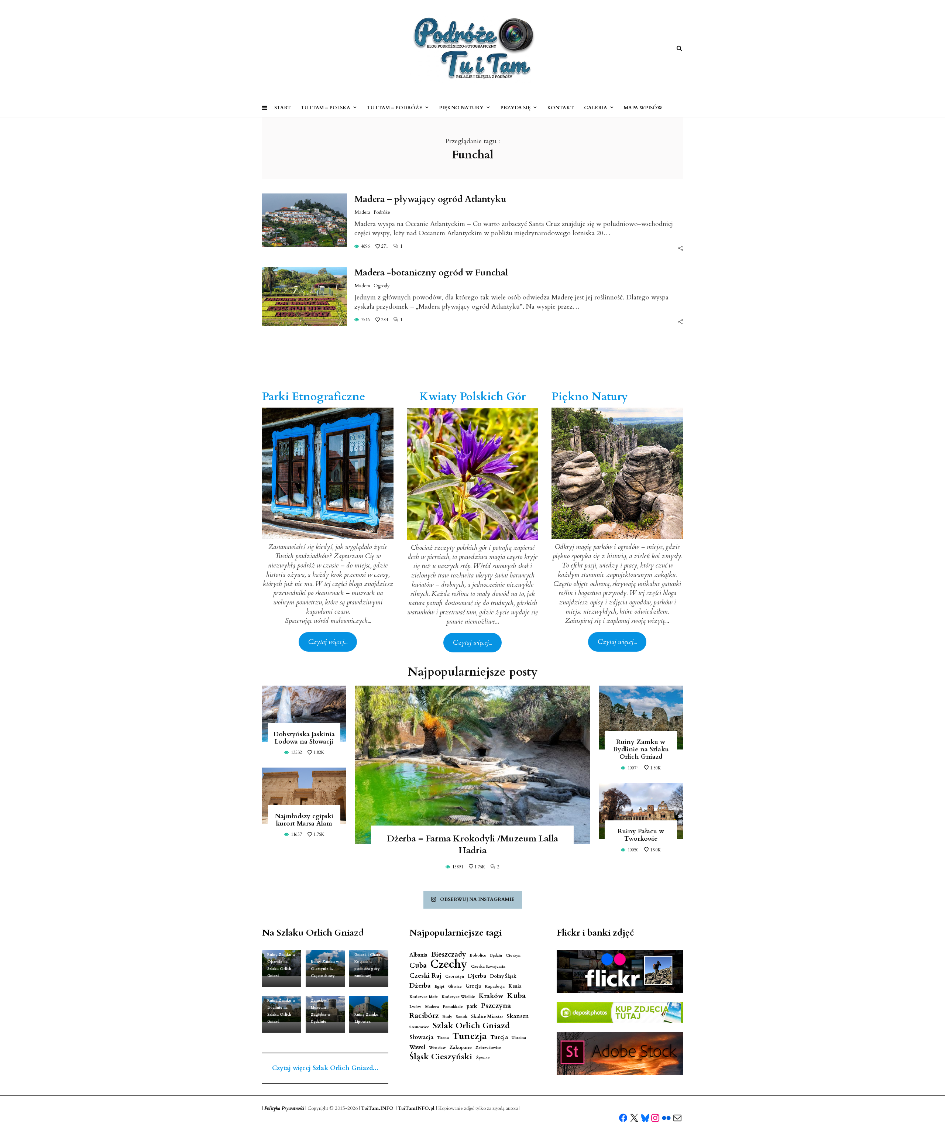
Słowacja (421, 1037)
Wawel (417, 1047)
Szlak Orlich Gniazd (471, 1025)
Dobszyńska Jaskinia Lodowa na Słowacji (304, 738)
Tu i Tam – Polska (325, 107)
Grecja (473, 985)
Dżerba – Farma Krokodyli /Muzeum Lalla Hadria (472, 845)
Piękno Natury (461, 107)
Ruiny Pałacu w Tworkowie (641, 835)
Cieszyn (513, 955)
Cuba (418, 965)
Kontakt (560, 107)
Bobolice (478, 955)
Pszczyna (496, 1006)
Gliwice (455, 986)
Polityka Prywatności (284, 1108)
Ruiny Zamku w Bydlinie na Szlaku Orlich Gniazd (641, 749)
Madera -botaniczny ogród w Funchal (431, 273)
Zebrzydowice (488, 1047)
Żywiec (482, 1058)
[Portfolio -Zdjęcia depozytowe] (620, 1012)
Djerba (477, 976)
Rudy (447, 1016)
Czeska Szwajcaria (488, 966)
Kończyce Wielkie (458, 996)
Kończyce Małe (423, 996)
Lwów (415, 1006)
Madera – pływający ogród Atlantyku (430, 199)
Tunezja (470, 1036)
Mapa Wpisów (643, 107)
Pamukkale (453, 1006)
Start (282, 107)
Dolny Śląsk (503, 976)
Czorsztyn (454, 976)
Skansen (517, 1016)
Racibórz (424, 1015)
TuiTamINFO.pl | (417, 1108)
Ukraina (519, 1037)
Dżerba (420, 985)
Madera (362, 212)
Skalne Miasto (487, 1016)
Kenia (515, 986)
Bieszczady (448, 954)
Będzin (496, 955)
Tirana (443, 1037)
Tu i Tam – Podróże (394, 107)
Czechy (448, 964)
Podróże (382, 212)
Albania (418, 954)
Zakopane (461, 1047)
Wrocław (437, 1047)
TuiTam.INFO (377, 1108)
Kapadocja (495, 986)
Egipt (439, 986)
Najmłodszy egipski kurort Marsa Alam (304, 820)
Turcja (499, 1037)
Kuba (516, 995)
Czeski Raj (425, 975)
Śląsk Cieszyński (440, 1056)
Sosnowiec (419, 1027)
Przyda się (515, 107)
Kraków (491, 996)
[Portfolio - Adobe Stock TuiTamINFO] (620, 1053)
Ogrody (382, 285)
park (472, 1006)
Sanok (461, 1016)
